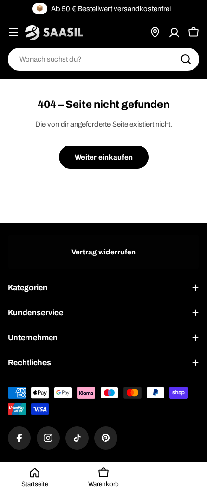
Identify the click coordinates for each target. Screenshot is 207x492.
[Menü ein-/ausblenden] (13, 32)
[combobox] (103, 59)
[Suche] (186, 59)
